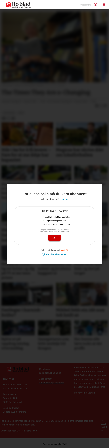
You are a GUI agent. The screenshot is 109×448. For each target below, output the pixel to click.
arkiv (21, 113)
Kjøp (54, 237)
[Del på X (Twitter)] (101, 106)
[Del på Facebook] (97, 106)
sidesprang (9, 113)
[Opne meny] (104, 5)
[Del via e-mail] (105, 106)
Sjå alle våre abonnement (54, 254)
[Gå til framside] (18, 4)
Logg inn (96, 4)
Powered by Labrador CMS (55, 444)
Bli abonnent (85, 5)
